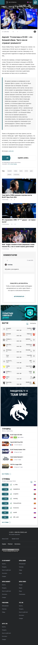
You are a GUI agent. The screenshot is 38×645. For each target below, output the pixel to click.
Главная (3, 6)
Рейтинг (10, 544)
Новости (11, 6)
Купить (4, 563)
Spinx (21, 171)
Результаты (33, 323)
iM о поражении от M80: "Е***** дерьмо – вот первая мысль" (19, 221)
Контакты (17, 544)
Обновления (22, 563)
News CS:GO (5, 538)
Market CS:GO (15, 538)
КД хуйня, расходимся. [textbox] (12, 269)
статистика (16, 174)
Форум (20, 584)
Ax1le (26, 171)
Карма (4, 544)
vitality (15, 171)
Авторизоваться (19, 296)
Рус (35, 481)
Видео (20, 588)
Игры (20, 573)
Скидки (4, 576)
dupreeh (10, 171)
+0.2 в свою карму (12, 164)
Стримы (19, 6)
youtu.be (11, 151)
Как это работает (6, 570)
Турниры (26, 6)
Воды (20, 591)
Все (27, 323)
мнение (9, 174)
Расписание (22, 594)
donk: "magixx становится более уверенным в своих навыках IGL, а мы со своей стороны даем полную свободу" (18, 245)
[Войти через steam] (35, 2)
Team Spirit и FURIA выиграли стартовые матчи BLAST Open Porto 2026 (17, 196)
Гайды (20, 570)
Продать (4, 567)
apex (31, 171)
